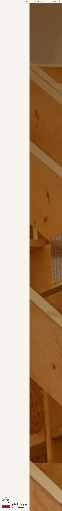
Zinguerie (41, 1)
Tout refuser (6, 507)
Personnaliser (6, 508)
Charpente (31, 1)
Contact (58, 1)
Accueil (26, 1)
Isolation (46, 1)
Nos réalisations (52, 1)
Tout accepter (6, 505)
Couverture (36, 1)
